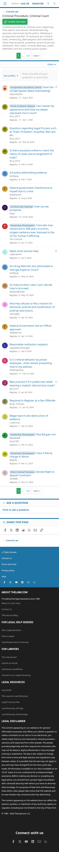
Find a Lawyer (8, 636)
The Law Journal (9, 657)
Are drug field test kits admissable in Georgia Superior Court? (31, 267)
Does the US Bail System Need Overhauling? (31, 88)
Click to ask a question (15, 509)
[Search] (54, 3)
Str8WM (14, 478)
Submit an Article (9, 663)
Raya (12, 213)
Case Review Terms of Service (15, 642)
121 (28, 55)
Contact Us (7, 609)
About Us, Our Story (11, 603)
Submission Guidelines (12, 669)
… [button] (23, 55)
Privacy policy (8, 570)
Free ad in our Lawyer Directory (16, 675)
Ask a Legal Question (11, 630)
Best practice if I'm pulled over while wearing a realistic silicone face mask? (32, 383)
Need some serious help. (24, 251)
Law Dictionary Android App (15, 714)
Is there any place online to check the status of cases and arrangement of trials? (32, 154)
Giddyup (14, 176)
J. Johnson (15, 422)
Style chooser (10, 552)
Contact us (7, 558)
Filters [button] (51, 64)
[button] (11, 75)
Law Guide (6, 690)
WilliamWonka (17, 291)
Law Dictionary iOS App (12, 708)
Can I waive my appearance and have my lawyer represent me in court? (32, 109)
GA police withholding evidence (28, 172)
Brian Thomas (17, 403)
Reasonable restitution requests (29, 344)
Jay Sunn (14, 388)
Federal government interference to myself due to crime (31, 189)
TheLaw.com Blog (10, 615)
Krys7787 (14, 441)
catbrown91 (16, 254)
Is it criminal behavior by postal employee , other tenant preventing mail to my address (31, 363)
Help (4, 576)
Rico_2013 (15, 116)
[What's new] (48, 3)
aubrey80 (15, 313)
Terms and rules (9, 564)
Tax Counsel (16, 239)
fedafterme (15, 194)
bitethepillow (16, 369)
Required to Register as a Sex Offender (33, 400)
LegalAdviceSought (20, 347)
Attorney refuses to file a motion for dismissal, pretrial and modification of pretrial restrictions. (32, 307)
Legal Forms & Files (11, 702)
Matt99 (13, 460)
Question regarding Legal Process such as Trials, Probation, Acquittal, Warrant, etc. (33, 131)
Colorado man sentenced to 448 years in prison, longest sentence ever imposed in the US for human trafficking (32, 230)
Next (36, 55)
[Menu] (4, 3)
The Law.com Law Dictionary (15, 696)
